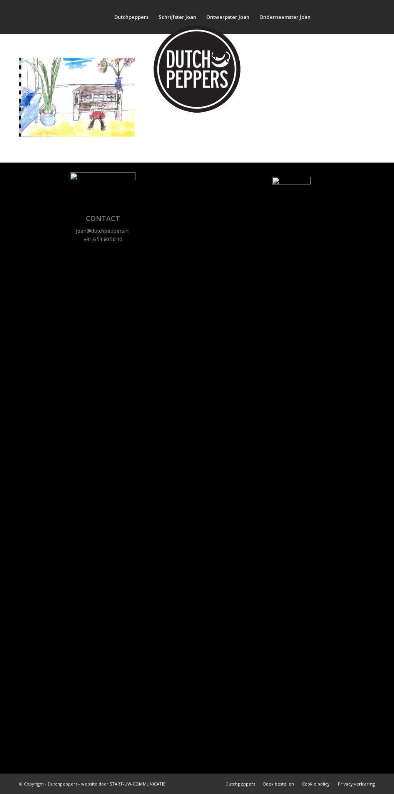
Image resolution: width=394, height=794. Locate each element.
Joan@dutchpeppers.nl (103, 230)
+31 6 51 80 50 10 (103, 239)
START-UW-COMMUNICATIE (137, 784)
